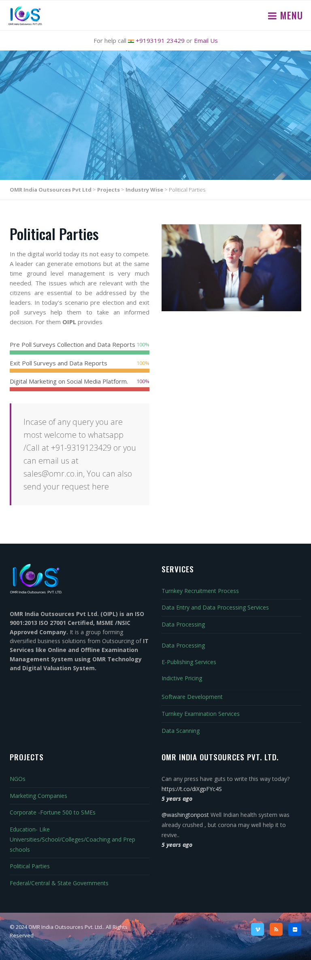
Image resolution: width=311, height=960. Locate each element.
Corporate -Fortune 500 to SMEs (53, 812)
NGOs (18, 779)
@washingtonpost (185, 815)
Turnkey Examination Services (201, 713)
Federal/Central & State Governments (59, 883)
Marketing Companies (38, 796)
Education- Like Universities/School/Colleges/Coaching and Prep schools (72, 839)
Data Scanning (181, 730)
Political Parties (30, 866)
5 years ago (177, 798)
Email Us (206, 40)
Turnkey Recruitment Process (200, 591)
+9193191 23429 (160, 40)
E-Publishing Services (189, 662)
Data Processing (183, 624)
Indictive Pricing (182, 678)
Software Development (192, 696)
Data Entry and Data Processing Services (215, 607)
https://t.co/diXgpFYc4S (192, 789)
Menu (290, 15)
